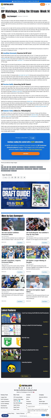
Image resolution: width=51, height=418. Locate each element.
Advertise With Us (43, 397)
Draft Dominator (4, 399)
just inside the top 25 (24, 75)
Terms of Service (20, 413)
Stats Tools (16, 409)
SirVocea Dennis (5, 168)
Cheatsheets (4, 405)
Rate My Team (25, 337)
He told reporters (33, 116)
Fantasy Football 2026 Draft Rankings (32, 325)
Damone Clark (8, 111)
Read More (20, 242)
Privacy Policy (11, 413)
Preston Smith (8, 84)
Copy (5, 177)
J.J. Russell (36, 168)
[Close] (48, 406)
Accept (43, 415)
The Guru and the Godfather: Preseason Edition (10, 233)
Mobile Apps (42, 401)
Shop (40, 399)
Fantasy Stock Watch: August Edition (13, 290)
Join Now (43, 4)
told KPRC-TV (20, 60)
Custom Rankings (5, 403)
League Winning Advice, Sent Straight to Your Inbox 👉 (26, 1)
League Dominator (5, 401)
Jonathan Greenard (9, 53)
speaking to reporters (17, 91)
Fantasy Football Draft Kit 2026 (30, 350)
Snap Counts (16, 407)
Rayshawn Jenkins (28, 168)
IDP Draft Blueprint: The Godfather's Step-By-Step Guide (37, 233)
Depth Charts (17, 405)
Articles (3, 8)
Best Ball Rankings (18, 403)
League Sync (4, 397)
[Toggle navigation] (48, 4)
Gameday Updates (27, 362)
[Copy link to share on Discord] (24, 177)
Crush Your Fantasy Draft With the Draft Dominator (35, 313)
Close (47, 415)
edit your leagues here (35, 149)
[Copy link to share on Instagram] (21, 177)
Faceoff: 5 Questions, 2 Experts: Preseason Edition (11, 261)
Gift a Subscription (43, 403)
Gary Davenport (12, 16)
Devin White (14, 170)
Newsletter (29, 403)
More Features (25, 376)
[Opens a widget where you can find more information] (5, 415)
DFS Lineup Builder (18, 397)
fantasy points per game (40, 106)
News (27, 399)
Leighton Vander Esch (6, 116)
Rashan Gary (30, 101)
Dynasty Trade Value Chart (19, 400)
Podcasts (28, 401)
